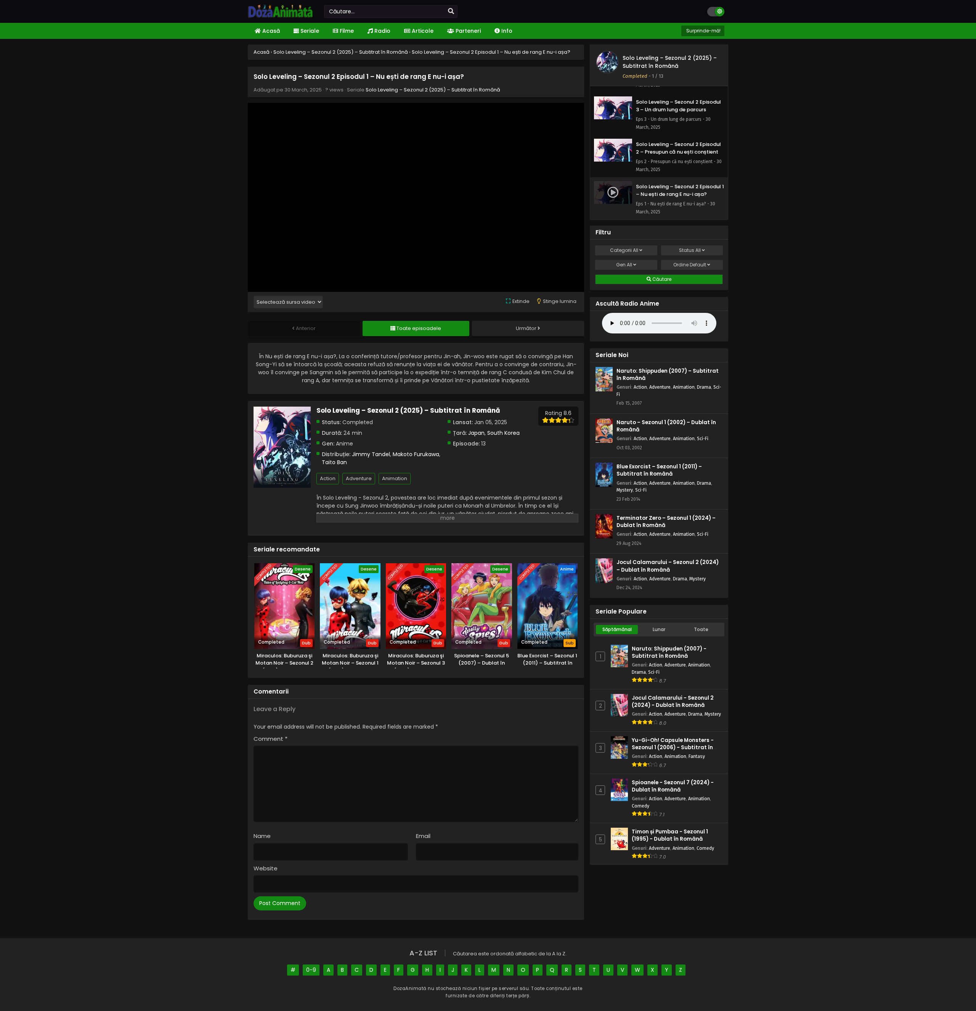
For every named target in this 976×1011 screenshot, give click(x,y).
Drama (704, 387)
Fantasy (697, 756)
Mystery (624, 490)
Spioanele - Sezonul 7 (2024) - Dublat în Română (673, 786)
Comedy (640, 806)
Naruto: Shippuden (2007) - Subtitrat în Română (669, 652)
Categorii (624, 250)
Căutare (661, 279)
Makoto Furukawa (416, 454)
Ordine (689, 264)
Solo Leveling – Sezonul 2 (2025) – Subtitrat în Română (433, 89)
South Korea (503, 433)
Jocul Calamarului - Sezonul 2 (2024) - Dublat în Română (673, 701)
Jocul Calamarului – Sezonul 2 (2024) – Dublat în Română (667, 566)
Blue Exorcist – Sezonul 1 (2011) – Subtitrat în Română (659, 470)
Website (266, 868)
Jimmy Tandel (371, 454)
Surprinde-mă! (703, 30)
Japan (476, 433)
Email (423, 836)
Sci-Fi (702, 438)
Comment (270, 739)
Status (690, 250)
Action (328, 478)
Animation (394, 478)
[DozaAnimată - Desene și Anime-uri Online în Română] (280, 16)
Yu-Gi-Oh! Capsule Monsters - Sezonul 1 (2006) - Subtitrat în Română (673, 747)
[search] (451, 11)
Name (262, 836)
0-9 (311, 970)
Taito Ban (334, 462)
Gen (624, 264)
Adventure (359, 478)
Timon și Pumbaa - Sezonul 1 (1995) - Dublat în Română (670, 835)
